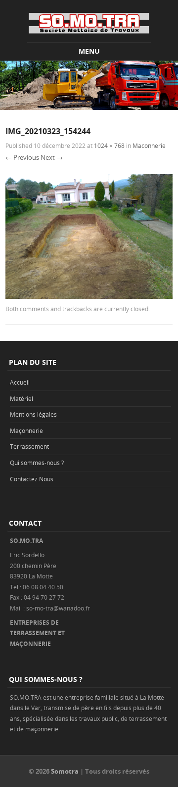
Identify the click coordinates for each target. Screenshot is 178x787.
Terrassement (29, 446)
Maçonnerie (26, 430)
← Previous (22, 157)
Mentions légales (33, 414)
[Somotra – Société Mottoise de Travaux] (89, 23)
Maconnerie (149, 145)
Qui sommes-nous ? (37, 462)
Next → (52, 157)
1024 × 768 (109, 145)
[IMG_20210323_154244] (89, 296)
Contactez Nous (31, 479)
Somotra (65, 771)
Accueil (20, 382)
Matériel (21, 398)
